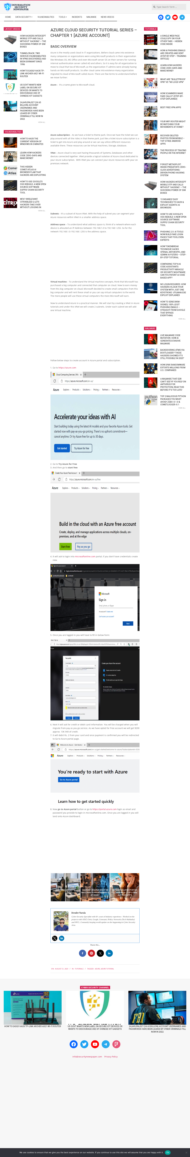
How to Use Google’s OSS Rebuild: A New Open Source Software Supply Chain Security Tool (33, 187)
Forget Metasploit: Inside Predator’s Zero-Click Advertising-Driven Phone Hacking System (173, 170)
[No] (186, 1152)
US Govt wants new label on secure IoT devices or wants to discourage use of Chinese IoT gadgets (31, 90)
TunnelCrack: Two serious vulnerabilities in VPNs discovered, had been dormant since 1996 (33, 59)
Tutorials (79, 969)
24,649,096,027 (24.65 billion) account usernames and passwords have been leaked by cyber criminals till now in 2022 (32, 110)
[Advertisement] (95, 111)
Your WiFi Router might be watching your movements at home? (173, 124)
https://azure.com (67, 367)
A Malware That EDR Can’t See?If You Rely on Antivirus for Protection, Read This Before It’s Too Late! (173, 384)
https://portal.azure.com (104, 809)
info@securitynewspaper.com (87, 1056)
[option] (65, 887)
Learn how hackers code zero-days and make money (31, 155)
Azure (97, 969)
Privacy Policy (111, 1056)
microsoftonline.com (85, 556)
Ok (167, 1152)
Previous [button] (48, 887)
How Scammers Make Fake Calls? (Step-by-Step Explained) (171, 96)
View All (41, 122)
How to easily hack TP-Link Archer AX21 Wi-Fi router (32, 73)
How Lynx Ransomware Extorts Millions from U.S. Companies (172, 367)
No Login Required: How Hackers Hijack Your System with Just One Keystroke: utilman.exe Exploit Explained (173, 290)
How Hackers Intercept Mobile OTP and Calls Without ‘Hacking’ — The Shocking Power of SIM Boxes (33, 41)
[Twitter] (54, 938)
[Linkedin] (61, 938)
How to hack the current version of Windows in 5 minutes (31, 141)
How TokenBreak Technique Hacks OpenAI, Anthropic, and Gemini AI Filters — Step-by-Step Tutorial (173, 252)
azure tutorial (107, 969)
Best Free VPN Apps (170, 107)
